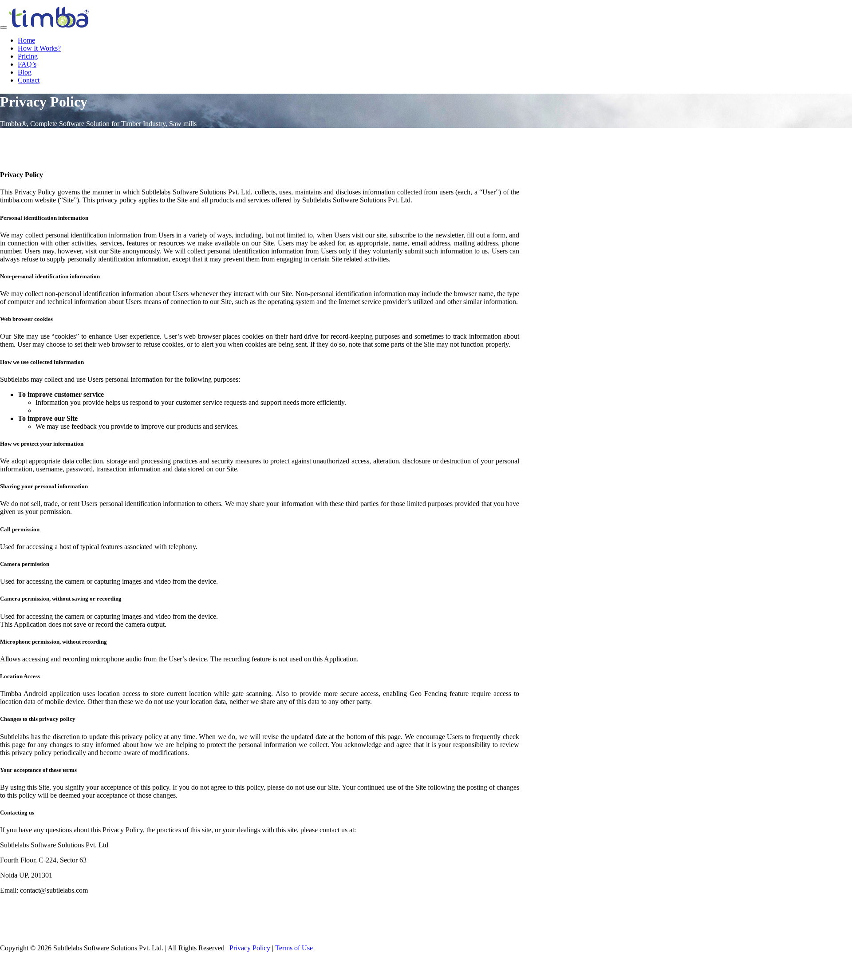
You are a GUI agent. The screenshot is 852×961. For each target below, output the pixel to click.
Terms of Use (294, 948)
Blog (25, 72)
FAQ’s (27, 64)
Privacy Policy (249, 948)
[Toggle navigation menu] (3, 27)
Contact (28, 80)
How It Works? (39, 48)
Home (26, 40)
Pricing (28, 56)
